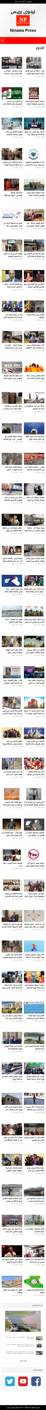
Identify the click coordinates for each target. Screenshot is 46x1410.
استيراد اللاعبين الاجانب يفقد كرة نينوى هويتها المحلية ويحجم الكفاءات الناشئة (34, 104)
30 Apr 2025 (38, 655)
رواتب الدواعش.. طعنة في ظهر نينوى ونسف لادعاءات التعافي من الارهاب (13, 73)
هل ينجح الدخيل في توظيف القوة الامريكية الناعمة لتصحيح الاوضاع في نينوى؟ (12, 927)
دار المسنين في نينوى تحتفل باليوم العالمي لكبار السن (12, 1230)
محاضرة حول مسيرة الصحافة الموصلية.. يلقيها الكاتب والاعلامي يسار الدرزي (20, 1345)
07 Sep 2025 (38, 411)
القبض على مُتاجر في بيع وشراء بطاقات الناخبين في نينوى (35, 652)
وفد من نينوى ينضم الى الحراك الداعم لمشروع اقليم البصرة (13, 317)
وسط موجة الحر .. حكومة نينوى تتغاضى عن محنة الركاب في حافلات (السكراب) (34, 530)
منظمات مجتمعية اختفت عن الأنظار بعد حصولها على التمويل (35, 835)
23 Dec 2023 (16, 1173)
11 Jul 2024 (39, 807)
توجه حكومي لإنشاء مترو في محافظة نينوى (12, 1078)
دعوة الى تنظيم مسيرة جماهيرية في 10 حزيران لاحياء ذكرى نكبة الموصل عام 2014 (34, 896)
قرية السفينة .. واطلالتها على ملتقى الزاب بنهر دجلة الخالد (23, 1326)
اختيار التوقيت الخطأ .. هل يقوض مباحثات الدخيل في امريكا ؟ (35, 226)
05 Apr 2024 (38, 990)
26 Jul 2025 (16, 442)
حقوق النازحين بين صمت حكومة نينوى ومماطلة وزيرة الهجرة (12, 744)
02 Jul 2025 (16, 503)
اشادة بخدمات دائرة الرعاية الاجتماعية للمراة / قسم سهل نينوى (12, 988)
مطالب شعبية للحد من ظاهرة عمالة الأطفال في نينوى (12, 529)
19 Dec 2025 (38, 350)
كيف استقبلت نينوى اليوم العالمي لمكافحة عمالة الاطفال (35, 195)
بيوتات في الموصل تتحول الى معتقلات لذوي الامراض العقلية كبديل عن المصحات (12, 1262)
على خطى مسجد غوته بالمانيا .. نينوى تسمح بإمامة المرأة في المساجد (34, 591)
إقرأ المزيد (23, 1360)
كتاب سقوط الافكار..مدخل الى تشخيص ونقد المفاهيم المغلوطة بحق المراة (35, 348)
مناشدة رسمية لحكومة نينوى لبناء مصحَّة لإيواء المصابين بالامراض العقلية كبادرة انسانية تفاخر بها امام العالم (34, 989)
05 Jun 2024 (16, 899)
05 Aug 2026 (38, 106)
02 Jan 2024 (39, 1173)
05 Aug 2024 (16, 777)
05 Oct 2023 (38, 1295)
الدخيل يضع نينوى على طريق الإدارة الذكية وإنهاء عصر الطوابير (34, 134)
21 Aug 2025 (38, 442)
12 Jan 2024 (16, 1143)
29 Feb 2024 (16, 1051)
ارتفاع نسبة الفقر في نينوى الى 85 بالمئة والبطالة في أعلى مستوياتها (12, 1140)
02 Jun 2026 (16, 198)
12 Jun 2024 (39, 868)
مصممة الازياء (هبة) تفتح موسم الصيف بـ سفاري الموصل (13, 470)
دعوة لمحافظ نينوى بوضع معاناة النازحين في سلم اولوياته (35, 1170)
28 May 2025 (16, 564)
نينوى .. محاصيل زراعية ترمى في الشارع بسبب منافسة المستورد (34, 470)
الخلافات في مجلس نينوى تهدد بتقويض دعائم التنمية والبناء (35, 744)
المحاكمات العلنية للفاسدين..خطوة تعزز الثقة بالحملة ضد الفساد (13, 195)
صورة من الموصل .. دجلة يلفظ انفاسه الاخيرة (13, 621)
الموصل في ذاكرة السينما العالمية (35, 316)
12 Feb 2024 (38, 1112)
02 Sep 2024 (38, 777)
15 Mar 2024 (38, 1021)
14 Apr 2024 (16, 960)
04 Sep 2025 (16, 411)
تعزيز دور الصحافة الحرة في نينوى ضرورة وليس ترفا (13, 224)
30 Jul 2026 (16, 106)
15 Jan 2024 (39, 1143)
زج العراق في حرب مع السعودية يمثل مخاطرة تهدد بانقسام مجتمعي (12, 104)
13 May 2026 (38, 228)
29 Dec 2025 (16, 320)
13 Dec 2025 (16, 350)
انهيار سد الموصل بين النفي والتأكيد (12, 1291)
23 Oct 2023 (38, 1265)
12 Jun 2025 (16, 533)
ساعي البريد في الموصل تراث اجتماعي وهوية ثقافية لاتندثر (34, 803)
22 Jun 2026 (16, 167)
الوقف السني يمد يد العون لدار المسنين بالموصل (13, 255)
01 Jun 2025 (39, 564)
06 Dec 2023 (38, 1204)
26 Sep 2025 (16, 381)
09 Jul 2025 (39, 503)
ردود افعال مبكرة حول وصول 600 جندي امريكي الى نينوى (34, 621)
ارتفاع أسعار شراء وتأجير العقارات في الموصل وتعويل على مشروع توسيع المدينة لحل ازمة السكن (12, 958)
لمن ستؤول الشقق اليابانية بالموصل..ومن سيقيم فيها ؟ (12, 377)
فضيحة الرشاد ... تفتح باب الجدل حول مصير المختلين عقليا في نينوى (13, 348)
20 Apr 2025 (38, 686)
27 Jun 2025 (39, 533)
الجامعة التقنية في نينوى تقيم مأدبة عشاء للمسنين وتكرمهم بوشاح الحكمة (13, 896)
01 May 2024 (38, 960)
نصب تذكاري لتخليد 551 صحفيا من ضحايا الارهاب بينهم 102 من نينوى (34, 713)
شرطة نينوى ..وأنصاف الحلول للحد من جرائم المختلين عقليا (12, 560)
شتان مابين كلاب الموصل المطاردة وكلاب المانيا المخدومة (13, 652)
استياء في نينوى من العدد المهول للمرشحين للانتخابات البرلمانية (13, 500)
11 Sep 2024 (38, 746)
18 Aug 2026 (16, 76)
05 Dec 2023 (16, 1204)
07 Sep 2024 (16, 746)
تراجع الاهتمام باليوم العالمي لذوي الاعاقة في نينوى (12, 1200)
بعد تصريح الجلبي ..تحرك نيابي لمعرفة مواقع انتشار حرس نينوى (13, 591)
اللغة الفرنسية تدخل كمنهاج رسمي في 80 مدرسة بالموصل (34, 1262)
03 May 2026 (16, 228)
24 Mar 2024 (16, 990)
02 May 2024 (16, 929)
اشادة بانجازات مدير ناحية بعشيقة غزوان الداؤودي (14, 1169)
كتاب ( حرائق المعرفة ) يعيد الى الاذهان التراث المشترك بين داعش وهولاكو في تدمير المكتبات (12, 684)
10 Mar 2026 (38, 259)
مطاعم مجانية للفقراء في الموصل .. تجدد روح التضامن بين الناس (12, 439)
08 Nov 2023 (38, 1234)
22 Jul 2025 (39, 472)
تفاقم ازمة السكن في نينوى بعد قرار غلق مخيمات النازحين (12, 712)
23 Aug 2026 (38, 76)
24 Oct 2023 (16, 1234)
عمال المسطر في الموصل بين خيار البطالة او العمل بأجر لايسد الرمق (34, 256)
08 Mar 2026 (16, 259)
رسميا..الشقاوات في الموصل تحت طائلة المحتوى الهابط (12, 163)
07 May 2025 (16, 594)
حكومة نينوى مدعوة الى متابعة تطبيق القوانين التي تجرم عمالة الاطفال (35, 866)
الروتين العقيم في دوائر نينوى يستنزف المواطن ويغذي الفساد (14, 134)
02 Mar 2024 (38, 1051)
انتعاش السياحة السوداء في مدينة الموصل (34, 1047)
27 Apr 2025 (16, 655)
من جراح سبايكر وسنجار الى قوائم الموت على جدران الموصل (12, 774)
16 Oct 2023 (16, 1265)
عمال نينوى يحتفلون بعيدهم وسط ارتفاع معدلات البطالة (34, 956)
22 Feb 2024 (38, 1082)
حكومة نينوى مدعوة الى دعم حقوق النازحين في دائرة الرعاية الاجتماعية (12, 1018)
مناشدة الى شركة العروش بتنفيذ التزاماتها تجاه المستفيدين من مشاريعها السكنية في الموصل (19, 1352)
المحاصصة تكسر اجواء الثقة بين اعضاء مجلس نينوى (35, 438)
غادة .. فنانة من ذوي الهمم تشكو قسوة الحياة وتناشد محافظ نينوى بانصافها (34, 73)
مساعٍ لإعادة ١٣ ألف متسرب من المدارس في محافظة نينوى (35, 1109)
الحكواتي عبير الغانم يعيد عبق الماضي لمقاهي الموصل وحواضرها (34, 287)
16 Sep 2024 (16, 716)
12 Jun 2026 (39, 198)
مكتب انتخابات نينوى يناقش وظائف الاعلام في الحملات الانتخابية (35, 561)
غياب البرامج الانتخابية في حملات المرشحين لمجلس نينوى (35, 1201)
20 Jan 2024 (16, 1112)
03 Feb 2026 (16, 289)
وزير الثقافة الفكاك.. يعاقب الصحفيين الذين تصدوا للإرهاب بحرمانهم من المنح (13, 287)
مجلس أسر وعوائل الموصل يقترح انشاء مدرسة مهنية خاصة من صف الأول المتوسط (34, 1079)
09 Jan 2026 (39, 320)
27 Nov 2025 (38, 381)
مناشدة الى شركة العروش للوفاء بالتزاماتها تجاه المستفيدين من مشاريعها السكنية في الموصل (13, 1050)
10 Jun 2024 (16, 868)
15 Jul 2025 (16, 472)
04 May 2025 (38, 625)
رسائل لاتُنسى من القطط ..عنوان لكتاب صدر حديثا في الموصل (12, 409)
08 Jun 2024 (39, 899)
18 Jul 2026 (39, 137)
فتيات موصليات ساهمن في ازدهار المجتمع (35, 1230)
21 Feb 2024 (16, 1082)
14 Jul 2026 (39, 167)
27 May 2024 (38, 929)
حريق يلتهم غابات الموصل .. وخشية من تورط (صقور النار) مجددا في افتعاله (12, 805)
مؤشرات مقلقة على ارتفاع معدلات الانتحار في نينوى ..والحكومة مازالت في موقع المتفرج (34, 501)
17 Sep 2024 (38, 716)
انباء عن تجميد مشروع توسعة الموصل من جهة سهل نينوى (34, 925)
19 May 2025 (38, 594)
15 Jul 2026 (16, 137)
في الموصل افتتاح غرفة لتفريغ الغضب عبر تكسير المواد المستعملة (36, 683)
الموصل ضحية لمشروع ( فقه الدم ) (12, 864)
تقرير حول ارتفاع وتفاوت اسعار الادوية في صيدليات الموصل (35, 774)
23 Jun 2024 (16, 807)
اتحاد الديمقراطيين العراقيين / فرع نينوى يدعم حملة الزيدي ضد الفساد (34, 165)
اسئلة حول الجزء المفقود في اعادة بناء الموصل (34, 407)
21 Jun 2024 (39, 838)
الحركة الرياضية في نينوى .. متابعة (35, 1291)
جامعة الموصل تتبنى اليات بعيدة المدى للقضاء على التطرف (13, 1109)
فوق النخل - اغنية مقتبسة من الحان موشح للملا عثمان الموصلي (12, 835)
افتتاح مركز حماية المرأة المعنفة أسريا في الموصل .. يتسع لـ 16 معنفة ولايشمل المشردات (34, 1019)
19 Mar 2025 (16, 686)
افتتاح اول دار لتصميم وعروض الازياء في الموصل (34, 1139)
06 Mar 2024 (16, 1021)
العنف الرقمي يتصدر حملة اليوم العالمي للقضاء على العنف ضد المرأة (35, 378)
